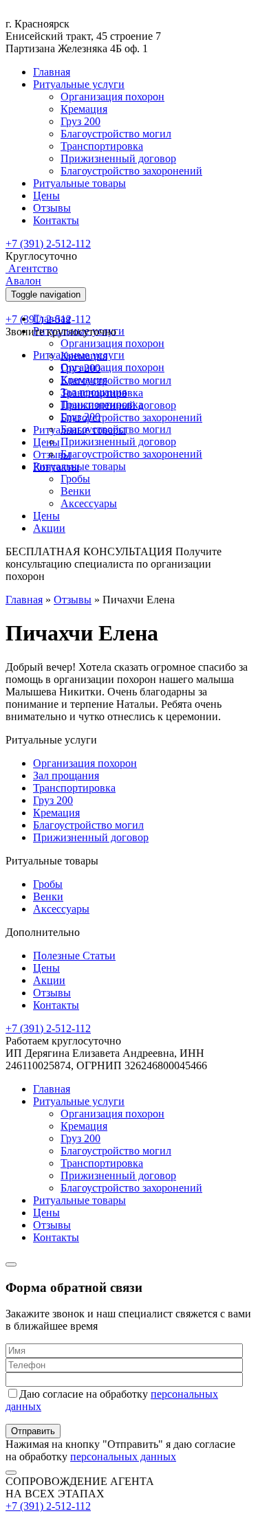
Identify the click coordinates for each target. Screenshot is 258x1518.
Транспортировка (102, 146)
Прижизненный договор (118, 158)
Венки (76, 491)
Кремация (84, 109)
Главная (51, 72)
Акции (49, 528)
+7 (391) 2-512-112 (48, 243)
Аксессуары (89, 503)
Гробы (75, 478)
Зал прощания (94, 392)
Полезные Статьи (74, 955)
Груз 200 (80, 121)
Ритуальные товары (79, 183)
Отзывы (52, 208)
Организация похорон (112, 96)
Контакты (56, 220)
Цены (46, 195)
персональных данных (123, 1456)
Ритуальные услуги (79, 84)
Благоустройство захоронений (131, 171)
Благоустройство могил (116, 133)
